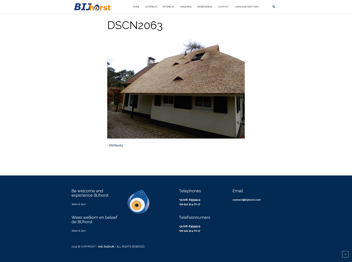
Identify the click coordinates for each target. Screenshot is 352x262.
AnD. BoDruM (106, 246)
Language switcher (246, 6)
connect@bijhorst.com (246, 199)
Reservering (204, 6)
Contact (223, 6)
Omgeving (186, 6)
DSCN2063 (116, 145)
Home (136, 6)
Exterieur (151, 6)
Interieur (168, 6)
